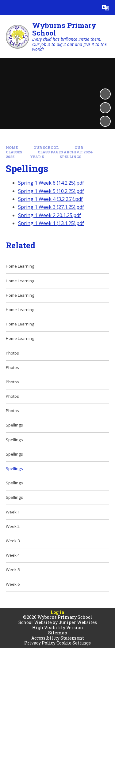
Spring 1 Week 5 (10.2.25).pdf (51, 191)
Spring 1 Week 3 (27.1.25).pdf (51, 207)
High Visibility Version (57, 627)
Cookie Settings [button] (73, 643)
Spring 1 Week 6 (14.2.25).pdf (51, 182)
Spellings (70, 156)
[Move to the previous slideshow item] (105, 107)
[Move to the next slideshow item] (105, 121)
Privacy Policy (40, 643)
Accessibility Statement (57, 638)
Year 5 (37, 156)
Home (12, 147)
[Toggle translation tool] (105, 7)
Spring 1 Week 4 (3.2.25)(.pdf (50, 199)
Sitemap (57, 633)
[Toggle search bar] (90, 7)
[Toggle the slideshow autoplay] (105, 94)
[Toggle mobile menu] (7, 7)
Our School (46, 147)
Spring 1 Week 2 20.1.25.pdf (49, 215)
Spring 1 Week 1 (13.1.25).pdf (51, 223)
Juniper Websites (78, 622)
